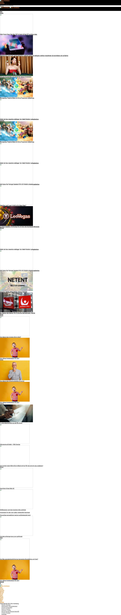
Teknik (2, 404)
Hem (1, 12)
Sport (1, 315)
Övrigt (1, 314)
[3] (1, 584)
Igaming (2, 120)
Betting (2, 228)
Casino (1, 13)
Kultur (1, 360)
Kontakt (2, 3)
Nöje (1, 538)
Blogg (1, 467)
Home (1, 2)
